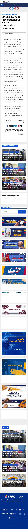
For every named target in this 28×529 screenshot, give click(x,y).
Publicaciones (6, 207)
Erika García (15, 173)
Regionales (15, 14)
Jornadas (5, 182)
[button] (26, 4)
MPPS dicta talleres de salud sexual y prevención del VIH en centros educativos (18, 132)
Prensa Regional (6, 31)
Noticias (9, 14)
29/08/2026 (6, 438)
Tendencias (21, 450)
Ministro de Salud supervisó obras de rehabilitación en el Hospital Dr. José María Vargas (13, 155)
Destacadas (6, 433)
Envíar (22, 211)
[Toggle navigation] (14, 5)
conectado (15, 199)
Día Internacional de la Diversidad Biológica (9, 130)
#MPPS (11, 33)
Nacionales (4, 14)
